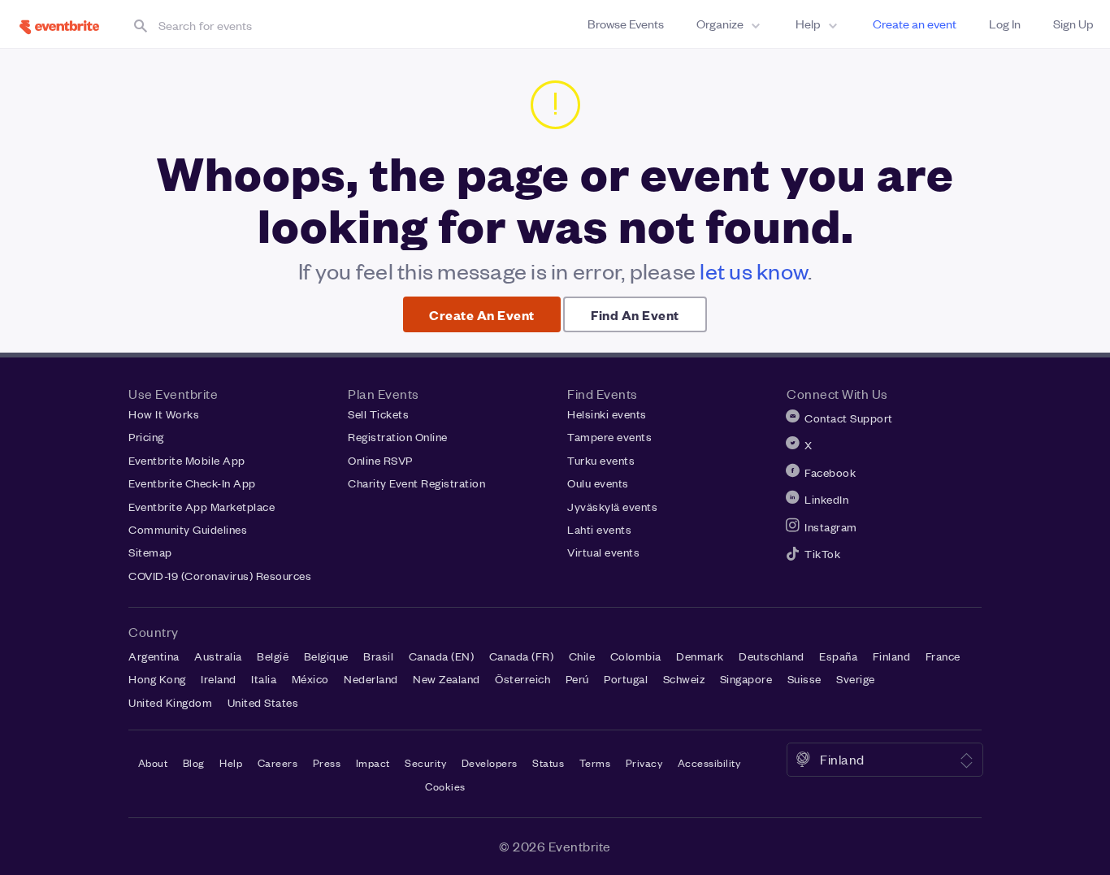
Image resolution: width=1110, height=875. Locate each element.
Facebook (830, 472)
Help (808, 23)
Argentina (154, 656)
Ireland (218, 679)
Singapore (746, 679)
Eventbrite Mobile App (186, 460)
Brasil (378, 656)
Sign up (1073, 23)
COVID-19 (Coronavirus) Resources (219, 575)
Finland (892, 656)
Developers (490, 762)
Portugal (626, 679)
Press (327, 762)
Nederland (371, 679)
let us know (754, 271)
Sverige (855, 679)
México (310, 679)
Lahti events (599, 529)
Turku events (601, 460)
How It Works (163, 414)
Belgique (326, 656)
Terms (595, 762)
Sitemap (150, 552)
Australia (218, 656)
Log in (1005, 23)
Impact (373, 762)
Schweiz (684, 679)
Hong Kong (157, 679)
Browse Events (626, 23)
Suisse (804, 679)
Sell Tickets (378, 414)
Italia (263, 679)
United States (263, 702)
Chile (582, 656)
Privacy (644, 762)
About (153, 762)
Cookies (445, 786)
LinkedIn (826, 499)
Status (548, 762)
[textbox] (287, 25)
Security (425, 762)
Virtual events (603, 552)
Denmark (700, 656)
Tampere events (609, 436)
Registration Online (398, 436)
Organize (720, 23)
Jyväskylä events (612, 506)
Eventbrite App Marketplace (201, 506)
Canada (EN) (442, 656)
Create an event (914, 23)
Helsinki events (607, 414)
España (838, 656)
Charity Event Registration (416, 483)
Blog (194, 762)
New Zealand (446, 679)
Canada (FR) (521, 656)
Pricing (146, 436)
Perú (577, 679)
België (272, 656)
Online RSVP (380, 460)
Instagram (830, 527)
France (943, 656)
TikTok (822, 553)
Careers (278, 762)
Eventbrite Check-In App (192, 483)
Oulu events (598, 483)
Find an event (635, 314)
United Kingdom (170, 702)
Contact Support (848, 418)
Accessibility (709, 762)
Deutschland (771, 656)
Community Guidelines (187, 529)
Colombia (635, 656)
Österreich (522, 679)
